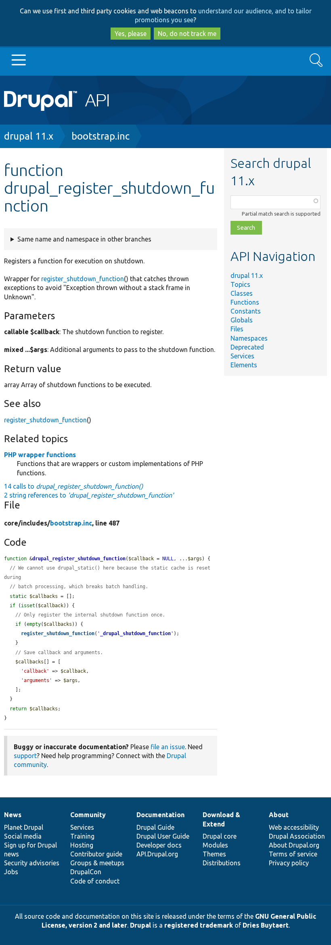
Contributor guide (96, 854)
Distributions (222, 863)
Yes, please (131, 33)
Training (82, 836)
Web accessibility (294, 827)
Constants (245, 311)
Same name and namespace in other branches (84, 239)
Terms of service (293, 854)
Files (236, 329)
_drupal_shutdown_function (135, 633)
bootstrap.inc (100, 136)
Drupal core (220, 836)
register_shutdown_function (82, 278)
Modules (215, 845)
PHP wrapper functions (40, 454)
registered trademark (198, 925)
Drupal (140, 925)
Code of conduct (94, 881)
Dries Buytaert (266, 925)
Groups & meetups (97, 863)
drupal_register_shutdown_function (79, 558)
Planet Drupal (23, 827)
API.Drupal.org (157, 854)
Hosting (81, 845)
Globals (241, 320)
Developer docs (159, 845)
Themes (214, 854)
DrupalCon (85, 871)
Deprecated (247, 347)
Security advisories (31, 863)
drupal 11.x (28, 136)
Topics (240, 284)
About (279, 814)
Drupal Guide (155, 827)
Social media (23, 836)
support (25, 755)
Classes (241, 293)
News (12, 814)
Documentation (160, 814)
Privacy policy (289, 863)
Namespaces (249, 338)
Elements (243, 365)
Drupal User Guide (162, 836)
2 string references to (89, 495)
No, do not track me (187, 33)
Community (88, 814)
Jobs (11, 871)
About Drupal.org (294, 845)
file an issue (168, 746)
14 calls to (73, 486)
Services (242, 356)
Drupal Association (297, 836)
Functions (244, 302)
